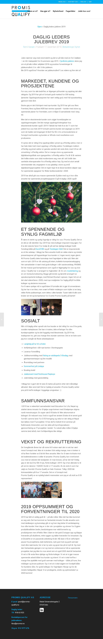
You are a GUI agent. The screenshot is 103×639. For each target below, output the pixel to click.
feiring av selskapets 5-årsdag (55, 355)
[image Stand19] (51, 490)
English (83, 2)
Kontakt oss (73, 2)
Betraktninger (68, 47)
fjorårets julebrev (67, 61)
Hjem (40, 27)
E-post (14, 602)
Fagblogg (62, 2)
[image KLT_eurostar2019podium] (31, 307)
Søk (90, 2)
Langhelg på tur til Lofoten (35, 344)
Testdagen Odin (56, 249)
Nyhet (77, 47)
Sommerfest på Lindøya (34, 366)
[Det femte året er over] (101, 319)
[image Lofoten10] (51, 307)
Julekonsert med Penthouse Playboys (39, 374)
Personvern (73, 598)
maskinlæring (72, 271)
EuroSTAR (40, 249)
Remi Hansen (29, 47)
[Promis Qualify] (20, 11)
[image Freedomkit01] (31, 490)
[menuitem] (62, 2)
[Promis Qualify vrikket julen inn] (2, 319)
